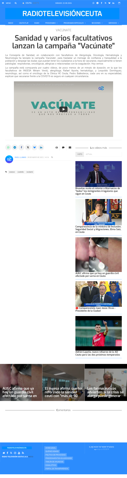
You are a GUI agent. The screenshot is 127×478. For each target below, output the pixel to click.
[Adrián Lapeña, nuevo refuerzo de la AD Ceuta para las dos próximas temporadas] (98, 333)
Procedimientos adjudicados (59, 458)
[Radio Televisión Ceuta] (62, 13)
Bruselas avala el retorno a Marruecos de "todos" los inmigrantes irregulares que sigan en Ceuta (97, 191)
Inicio (10, 23)
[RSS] (23, 453)
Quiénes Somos (52, 451)
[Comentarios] (63, 147)
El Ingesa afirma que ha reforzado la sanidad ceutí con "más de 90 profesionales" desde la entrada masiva (63, 396)
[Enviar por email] (70, 147)
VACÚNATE (30, 172)
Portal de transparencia (57, 469)
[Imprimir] (57, 147)
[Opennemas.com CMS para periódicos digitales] (101, 448)
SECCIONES (96, 23)
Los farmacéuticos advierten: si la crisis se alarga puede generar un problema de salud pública (105, 396)
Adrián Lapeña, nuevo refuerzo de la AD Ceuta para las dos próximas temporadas (97, 353)
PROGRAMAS (50, 23)
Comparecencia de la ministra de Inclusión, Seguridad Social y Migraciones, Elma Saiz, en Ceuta (98, 229)
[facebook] (7, 453)
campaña (21, 172)
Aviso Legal (51, 448)
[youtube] (19, 453)
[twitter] (11, 453)
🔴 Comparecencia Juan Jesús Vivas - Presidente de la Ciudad (95, 309)
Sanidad (12, 172)
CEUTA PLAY (23, 23)
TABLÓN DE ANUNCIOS (54, 462)
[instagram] (15, 453)
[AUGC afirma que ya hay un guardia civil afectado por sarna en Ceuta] (98, 254)
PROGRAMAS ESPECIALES (74, 23)
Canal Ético (51, 465)
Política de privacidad (55, 455)
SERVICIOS (113, 23)
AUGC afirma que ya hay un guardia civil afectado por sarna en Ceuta (97, 275)
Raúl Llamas (20, 157)
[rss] (52, 157)
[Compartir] (93, 3)
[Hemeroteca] (119, 3)
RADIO (36, 23)
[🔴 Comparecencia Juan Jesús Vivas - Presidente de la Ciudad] (98, 294)
